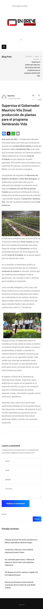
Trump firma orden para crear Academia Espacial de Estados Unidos (19, 551)
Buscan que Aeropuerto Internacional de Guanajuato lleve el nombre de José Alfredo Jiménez (20, 585)
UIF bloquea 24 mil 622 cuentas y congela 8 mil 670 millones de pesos (21, 573)
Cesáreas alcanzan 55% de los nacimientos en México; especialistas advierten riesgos (21, 541)
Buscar (4, 514)
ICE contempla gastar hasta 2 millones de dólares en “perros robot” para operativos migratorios (19, 562)
